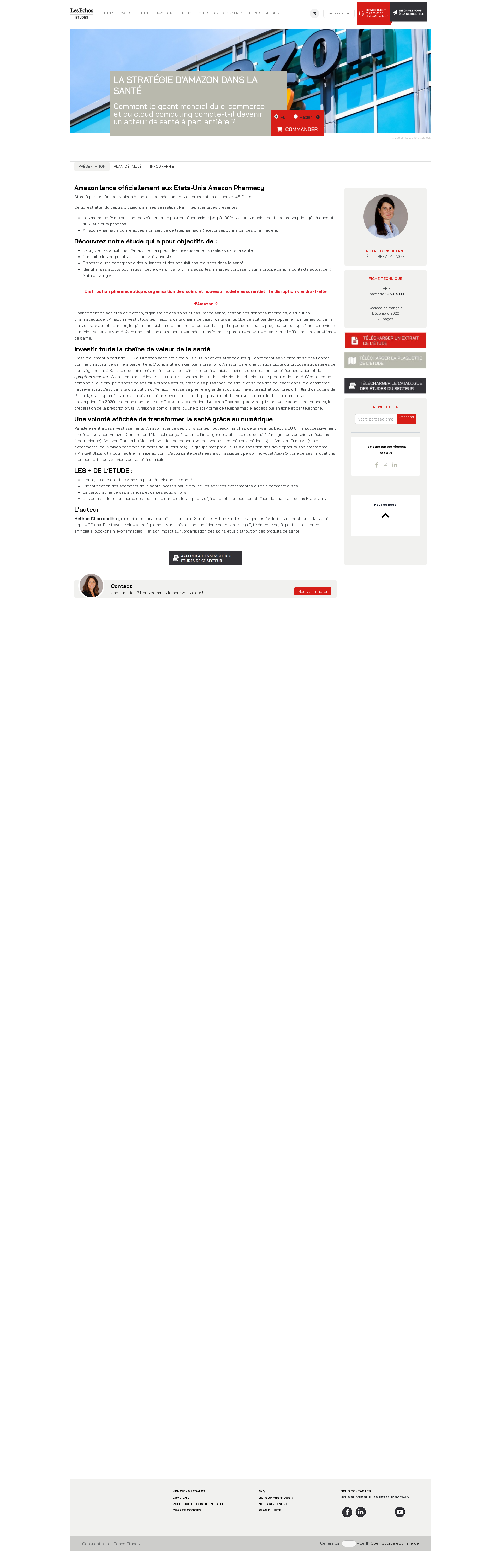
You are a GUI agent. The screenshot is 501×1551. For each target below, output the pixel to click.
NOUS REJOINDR (272, 1504)
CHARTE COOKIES (186, 1510)
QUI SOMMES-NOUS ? (276, 1498)
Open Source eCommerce (395, 1543)
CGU (186, 1498)
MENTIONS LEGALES (188, 1491)
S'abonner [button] (406, 417)
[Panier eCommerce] (314, 13)
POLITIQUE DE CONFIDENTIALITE (199, 1504)
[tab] (92, 166)
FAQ (262, 1491)
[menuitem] (117, 13)
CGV (175, 1498)
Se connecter (339, 13)
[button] (297, 129)
